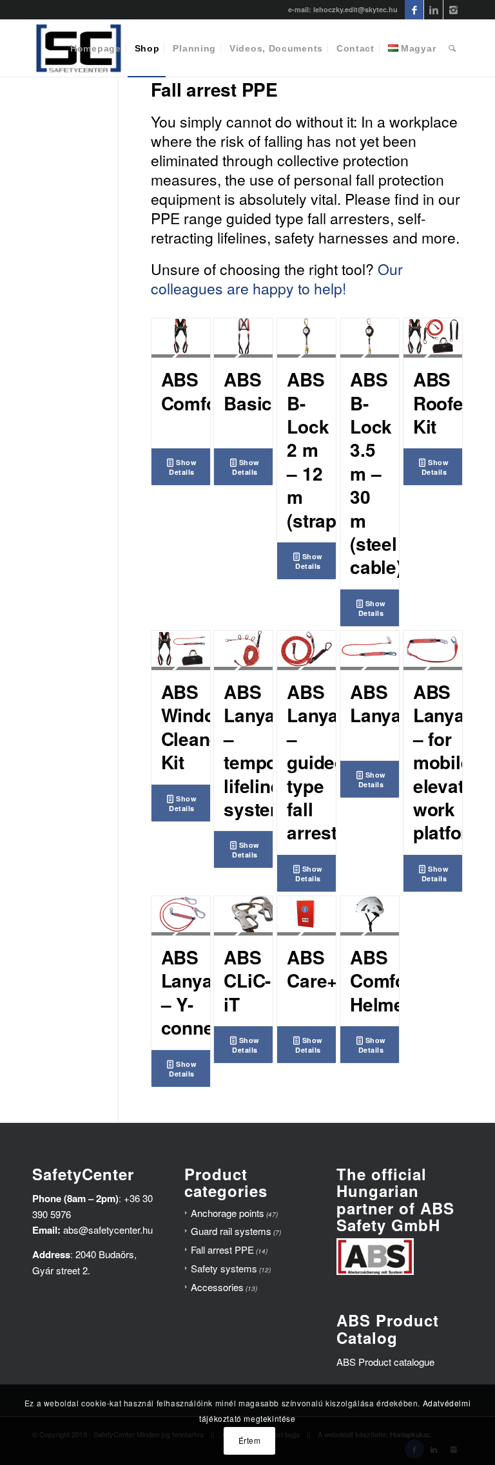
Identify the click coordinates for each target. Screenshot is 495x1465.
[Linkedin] (433, 9)
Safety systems (224, 1268)
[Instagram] (453, 9)
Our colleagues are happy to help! (277, 278)
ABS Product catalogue (385, 1361)
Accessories (217, 1287)
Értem (249, 1440)
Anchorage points (227, 1213)
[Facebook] (414, 9)
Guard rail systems (231, 1231)
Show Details (183, 467)
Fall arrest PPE (222, 1249)
